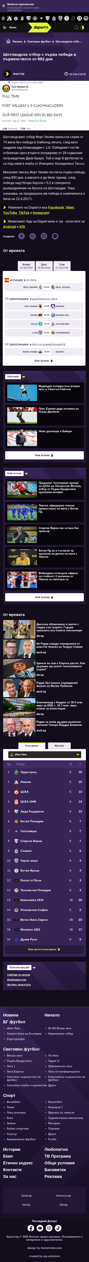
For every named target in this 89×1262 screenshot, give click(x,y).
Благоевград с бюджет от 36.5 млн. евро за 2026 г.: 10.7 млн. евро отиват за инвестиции (59, 705)
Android (9, 226)
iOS (22, 226)
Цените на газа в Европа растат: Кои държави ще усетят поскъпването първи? (60, 666)
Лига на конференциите (38, 344)
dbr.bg (40, 636)
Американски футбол (21, 1139)
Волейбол (13, 1101)
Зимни (11, 1123)
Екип (8, 1156)
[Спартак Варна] (47, 18)
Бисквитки (55, 1169)
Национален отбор (60, 1033)
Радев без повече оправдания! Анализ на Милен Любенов (57, 684)
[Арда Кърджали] (28, 18)
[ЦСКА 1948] (22, 18)
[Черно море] (60, 18)
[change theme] (82, 27)
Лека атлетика (16, 1112)
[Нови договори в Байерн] (44, 437)
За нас (9, 1176)
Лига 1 (11, 1066)
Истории (11, 1149)
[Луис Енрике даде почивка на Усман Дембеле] (44, 415)
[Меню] (4, 27)
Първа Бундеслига (19, 1060)
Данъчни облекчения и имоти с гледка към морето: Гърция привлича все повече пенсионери (59, 627)
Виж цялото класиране (42, 949)
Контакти (12, 1169)
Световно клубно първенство (27, 1085)
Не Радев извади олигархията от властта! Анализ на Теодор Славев (59, 645)
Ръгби (52, 1139)
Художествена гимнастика (65, 1117)
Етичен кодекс (18, 1163)
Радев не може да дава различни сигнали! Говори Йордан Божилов (59, 723)
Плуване (53, 1128)
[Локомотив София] (86, 18)
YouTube (10, 213)
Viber (70, 207)
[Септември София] (41, 18)
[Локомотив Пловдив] (79, 18)
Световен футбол (39, 41)
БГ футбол (14, 1022)
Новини (10, 1015)
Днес (44, 266)
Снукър (12, 1133)
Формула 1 (55, 1107)
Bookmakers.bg (16, 979)
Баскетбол (55, 1101)
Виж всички (42, 360)
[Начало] (8, 41)
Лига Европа (15, 1071)
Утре (61, 266)
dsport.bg (18, 73)
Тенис (10, 1107)
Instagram (41, 213)
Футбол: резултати (19, 984)
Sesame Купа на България (24, 1033)
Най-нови (13, 376)
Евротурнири (16, 1038)
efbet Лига (13, 1028)
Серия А (53, 1060)
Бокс (10, 1117)
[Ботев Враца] (67, 18)
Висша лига (14, 1055)
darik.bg (41, 652)
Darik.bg (26, 1195)
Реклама (53, 1176)
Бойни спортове (18, 1128)
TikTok (24, 213)
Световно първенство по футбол (24, 1078)
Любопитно (56, 1149)
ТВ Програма (57, 1156)
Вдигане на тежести (61, 1112)
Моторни (54, 1123)
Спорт (9, 1095)
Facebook (56, 207)
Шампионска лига (33, 299)
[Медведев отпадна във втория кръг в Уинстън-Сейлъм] (44, 392)
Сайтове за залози (18, 974)
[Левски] (9, 18)
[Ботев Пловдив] (35, 18)
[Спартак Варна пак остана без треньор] (44, 534)
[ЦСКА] (16, 18)
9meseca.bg (63, 1195)
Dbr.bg (63, 1204)
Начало (17, 41)
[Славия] (54, 18)
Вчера (26, 266)
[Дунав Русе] (73, 18)
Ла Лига (23, 280)
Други (52, 1085)
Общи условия (59, 1163)
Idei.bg (26, 1204)
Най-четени (14, 473)
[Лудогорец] (3, 18)
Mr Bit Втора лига (59, 1028)
